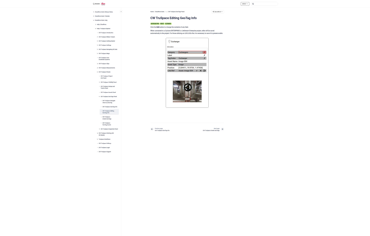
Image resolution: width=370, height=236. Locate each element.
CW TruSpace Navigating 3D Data (108, 49)
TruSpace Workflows (104, 139)
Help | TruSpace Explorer (103, 28)
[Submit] (253, 3)
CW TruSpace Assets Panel (108, 92)
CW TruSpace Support (105, 151)
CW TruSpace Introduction (106, 32)
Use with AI (218, 11)
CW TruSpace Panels (104, 72)
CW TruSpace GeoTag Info (110, 106)
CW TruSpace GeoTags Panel (109, 96)
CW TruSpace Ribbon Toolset (107, 37)
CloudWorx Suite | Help (101, 20)
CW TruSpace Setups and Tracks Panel (108, 87)
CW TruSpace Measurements (107, 68)
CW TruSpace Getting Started (107, 41)
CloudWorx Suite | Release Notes (104, 12)
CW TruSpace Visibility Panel (108, 82)
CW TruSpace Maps (104, 53)
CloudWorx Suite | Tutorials (102, 16)
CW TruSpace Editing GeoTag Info (108, 112)
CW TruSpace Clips (104, 63)
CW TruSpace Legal (104, 147)
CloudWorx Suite (159, 11)
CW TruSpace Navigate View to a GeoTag (109, 101)
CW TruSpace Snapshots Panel (109, 129)
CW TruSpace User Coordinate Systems (104, 58)
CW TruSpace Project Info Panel (106, 77)
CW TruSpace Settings (105, 45)
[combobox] (264, 4)
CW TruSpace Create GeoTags (107, 118)
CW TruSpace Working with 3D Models (106, 134)
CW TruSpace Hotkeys (105, 143)
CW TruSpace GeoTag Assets (107, 124)
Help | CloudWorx (101, 24)
